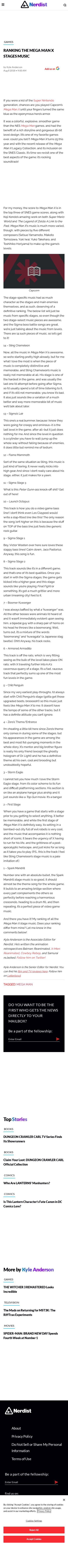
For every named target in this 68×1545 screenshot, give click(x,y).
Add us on (49, 69)
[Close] (64, 1499)
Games (8, 41)
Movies (9, 1325)
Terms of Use (21, 1459)
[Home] (18, 1413)
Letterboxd (14, 975)
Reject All (33, 1530)
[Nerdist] (34, 5)
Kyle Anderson (14, 67)
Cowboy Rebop (30, 953)
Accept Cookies (34, 1539)
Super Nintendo (44, 100)
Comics (9, 1175)
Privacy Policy (22, 1436)
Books (8, 1128)
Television (11, 1302)
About (16, 1428)
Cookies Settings (34, 1521)
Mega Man (25, 984)
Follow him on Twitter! (31, 957)
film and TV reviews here (33, 971)
